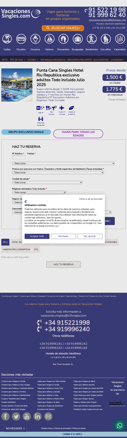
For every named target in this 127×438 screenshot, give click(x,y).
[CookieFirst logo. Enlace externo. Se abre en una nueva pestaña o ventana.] (26, 201)
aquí (57, 225)
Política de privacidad (90, 198)
